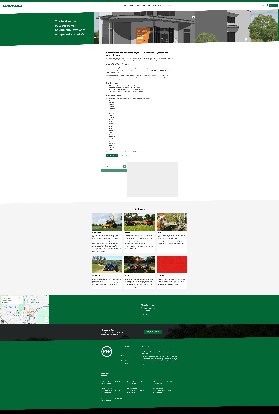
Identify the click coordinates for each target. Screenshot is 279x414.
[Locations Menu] (164, 6)
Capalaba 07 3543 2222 (130, 1)
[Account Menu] (276, 5)
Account (272, 6)
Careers (154, 6)
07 (104, 400)
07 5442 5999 (132, 383)
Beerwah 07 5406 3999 (107, 1)
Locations (160, 6)
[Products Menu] (134, 6)
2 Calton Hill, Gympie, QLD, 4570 (135, 390)
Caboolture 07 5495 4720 (119, 1)
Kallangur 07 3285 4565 (161, 1)
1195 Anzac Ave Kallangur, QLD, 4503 (110, 390)
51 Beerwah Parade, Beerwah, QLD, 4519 (111, 399)
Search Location (106, 163)
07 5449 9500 (107, 383)
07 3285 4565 (107, 392)
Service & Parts (146, 6)
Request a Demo (153, 332)
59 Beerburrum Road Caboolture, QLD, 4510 (164, 382)
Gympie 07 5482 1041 (150, 1)
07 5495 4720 (158, 383)
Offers (138, 6)
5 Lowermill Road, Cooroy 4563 (135, 382)
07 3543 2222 (158, 392)
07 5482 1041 (132, 392)
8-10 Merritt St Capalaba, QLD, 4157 (162, 390)
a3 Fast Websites (174, 412)
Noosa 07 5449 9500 (172, 1)
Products (131, 6)
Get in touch (146, 314)
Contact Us (169, 6)
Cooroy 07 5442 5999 (141, 1)
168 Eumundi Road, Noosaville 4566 (110, 382)
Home (125, 6)
